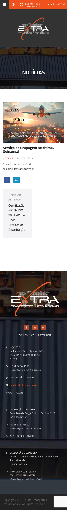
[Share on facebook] (7, 180)
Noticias (8, 158)
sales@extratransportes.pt (18, 169)
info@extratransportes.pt (24, 385)
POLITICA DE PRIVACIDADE (38, 335)
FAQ (20, 335)
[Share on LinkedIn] (16, 180)
